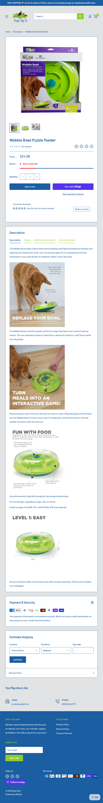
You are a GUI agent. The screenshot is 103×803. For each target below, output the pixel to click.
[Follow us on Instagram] (12, 776)
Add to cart (30, 186)
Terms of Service (64, 733)
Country (13, 644)
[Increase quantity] (37, 177)
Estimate (18, 659)
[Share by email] (91, 146)
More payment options (73, 194)
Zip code (77, 644)
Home (7, 32)
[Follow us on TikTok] (17, 776)
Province (45, 644)
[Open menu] (6, 16)
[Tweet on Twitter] (86, 146)
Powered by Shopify (13, 794)
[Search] (80, 16)
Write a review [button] (82, 209)
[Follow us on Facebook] (7, 776)
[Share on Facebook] (76, 146)
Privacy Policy (62, 724)
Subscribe (14, 758)
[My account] (90, 16)
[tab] (15, 240)
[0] (95, 16)
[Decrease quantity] (23, 177)
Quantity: (14, 176)
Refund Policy (15, 673)
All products (18, 32)
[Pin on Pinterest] (81, 146)
